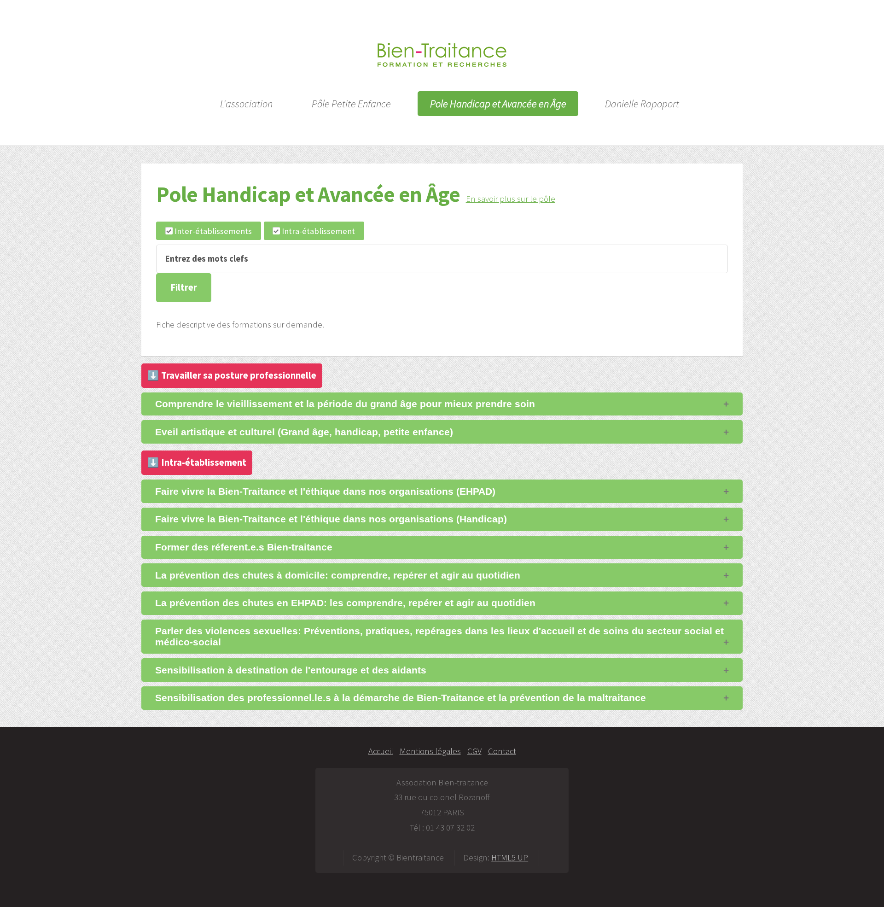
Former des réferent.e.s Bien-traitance (243, 547)
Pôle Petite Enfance (351, 103)
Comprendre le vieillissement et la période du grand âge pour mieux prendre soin (345, 403)
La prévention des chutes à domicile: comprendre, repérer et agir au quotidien (337, 575)
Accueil (380, 751)
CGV (474, 751)
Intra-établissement (318, 231)
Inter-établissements (213, 231)
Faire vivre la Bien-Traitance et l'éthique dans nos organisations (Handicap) (331, 519)
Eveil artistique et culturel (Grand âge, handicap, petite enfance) (304, 432)
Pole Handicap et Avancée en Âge (498, 103)
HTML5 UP (509, 857)
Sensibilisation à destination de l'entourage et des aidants (290, 670)
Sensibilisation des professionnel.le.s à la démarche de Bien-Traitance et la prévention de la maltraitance (400, 697)
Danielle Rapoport (642, 103)
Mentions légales (430, 751)
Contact (502, 751)
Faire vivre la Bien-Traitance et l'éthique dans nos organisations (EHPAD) (325, 491)
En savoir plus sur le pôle (510, 198)
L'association (246, 103)
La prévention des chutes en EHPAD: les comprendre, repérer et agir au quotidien (345, 602)
